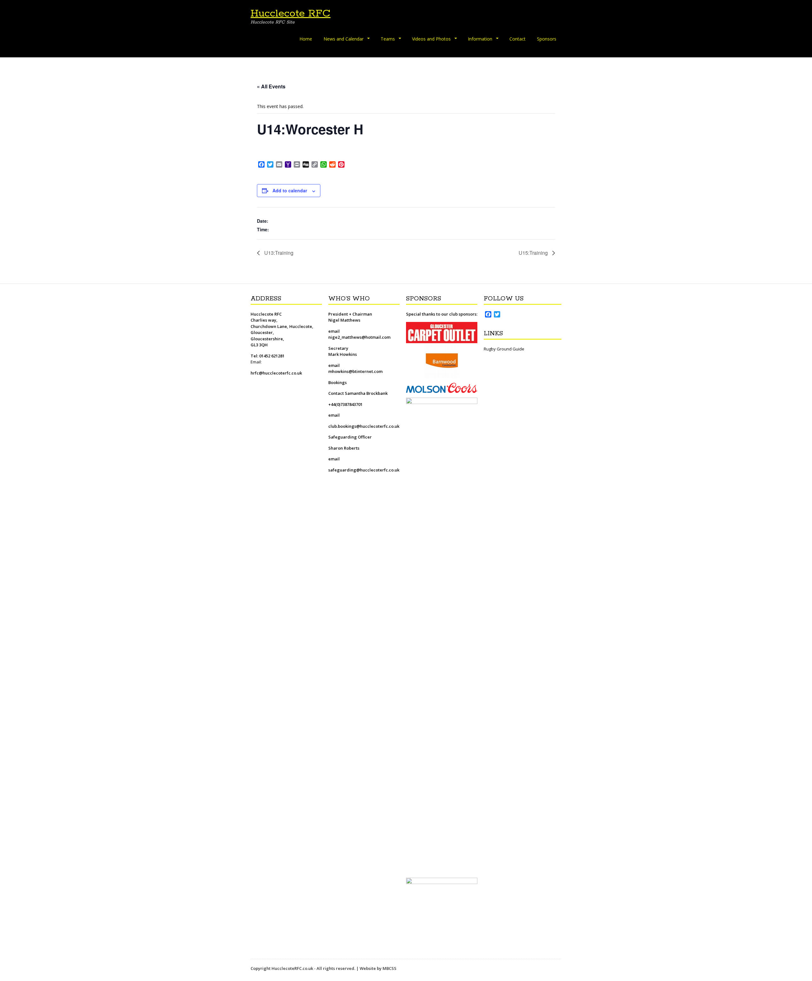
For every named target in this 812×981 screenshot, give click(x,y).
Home (305, 39)
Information (480, 39)
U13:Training (278, 252)
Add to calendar (289, 190)
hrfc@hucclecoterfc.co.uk (276, 373)
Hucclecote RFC (291, 13)
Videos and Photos (431, 39)
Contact (517, 39)
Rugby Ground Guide (504, 349)
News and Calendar (343, 39)
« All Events (271, 86)
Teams (388, 39)
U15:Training (534, 252)
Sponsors (546, 39)
